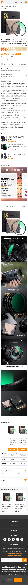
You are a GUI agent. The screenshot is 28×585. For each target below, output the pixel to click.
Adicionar (12, 449)
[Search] (21, 2)
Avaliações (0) (21, 206)
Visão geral (5, 206)
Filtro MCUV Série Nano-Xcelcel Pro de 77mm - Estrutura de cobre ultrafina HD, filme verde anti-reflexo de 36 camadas (20, 506)
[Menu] (16, 2)
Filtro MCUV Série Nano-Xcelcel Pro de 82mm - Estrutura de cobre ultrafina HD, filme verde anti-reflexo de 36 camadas (7, 506)
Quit (9, 580)
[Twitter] (13, 539)
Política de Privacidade (15, 574)
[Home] (2, 2)
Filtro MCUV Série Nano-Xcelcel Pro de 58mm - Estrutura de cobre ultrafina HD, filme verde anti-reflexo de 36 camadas (12, 441)
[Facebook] (4, 539)
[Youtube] (17, 539)
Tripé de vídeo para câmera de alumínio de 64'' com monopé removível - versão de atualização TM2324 (17, 153)
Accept (18, 580)
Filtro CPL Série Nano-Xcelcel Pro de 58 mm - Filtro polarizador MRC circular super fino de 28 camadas (22, 441)
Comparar (12, 206)
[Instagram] (9, 539)
